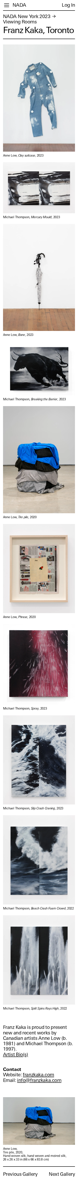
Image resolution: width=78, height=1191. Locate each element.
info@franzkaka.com (39, 1080)
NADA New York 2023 (26, 16)
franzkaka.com (38, 1075)
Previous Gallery (20, 1174)
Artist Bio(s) (15, 1054)
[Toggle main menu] (6, 5)
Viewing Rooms (20, 22)
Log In (68, 5)
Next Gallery (62, 1174)
